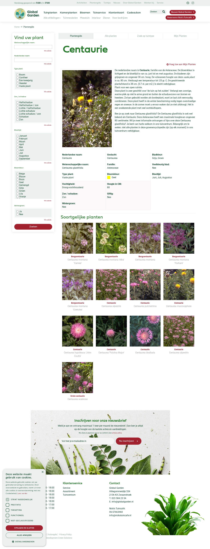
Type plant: (18, 69)
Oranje (22, 197)
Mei (21, 147)
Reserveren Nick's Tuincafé (179, 18)
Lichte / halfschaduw (30, 108)
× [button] (42, 472)
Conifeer (23, 78)
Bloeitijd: (17, 130)
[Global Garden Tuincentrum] (20, 14)
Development (52, 538)
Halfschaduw (26, 102)
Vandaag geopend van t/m (32, 3)
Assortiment (69, 491)
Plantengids (76, 36)
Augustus (24, 156)
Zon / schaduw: (20, 96)
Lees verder (22, 493)
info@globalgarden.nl (122, 501)
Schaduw (24, 117)
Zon (21, 120)
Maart (22, 142)
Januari (23, 136)
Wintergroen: (19, 205)
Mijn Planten (180, 36)
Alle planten (111, 36)
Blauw (22, 177)
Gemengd (24, 185)
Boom (22, 75)
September (24, 159)
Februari (23, 139)
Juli (21, 153)
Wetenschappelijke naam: (24, 42)
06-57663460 (116, 512)
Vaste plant (25, 86)
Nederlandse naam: (22, 56)
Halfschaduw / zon (28, 105)
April (21, 144)
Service (66, 488)
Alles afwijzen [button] (24, 535)
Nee (21, 214)
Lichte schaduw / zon (30, 114)
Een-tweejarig (26, 80)
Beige (22, 174)
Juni (21, 150)
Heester (23, 83)
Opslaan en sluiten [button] (24, 528)
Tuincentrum (69, 494)
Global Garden (116, 488)
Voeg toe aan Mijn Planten (182, 64)
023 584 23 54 (119, 498)
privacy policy (117, 433)
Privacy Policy (65, 534)
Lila (21, 194)
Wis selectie (47, 51)
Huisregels (52, 534)
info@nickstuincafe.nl (120, 515)
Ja (20, 211)
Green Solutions (65, 538)
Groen (22, 191)
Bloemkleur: (19, 168)
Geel (21, 182)
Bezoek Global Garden (181, 12)
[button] (24, 541)
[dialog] (24, 507)
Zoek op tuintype (145, 36)
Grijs (21, 188)
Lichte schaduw (27, 111)
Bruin (21, 179)
